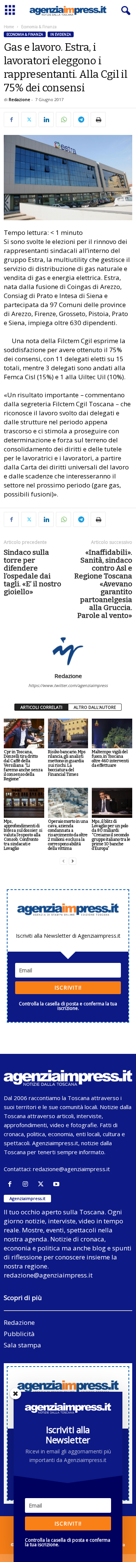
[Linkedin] (46, 119)
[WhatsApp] (63, 119)
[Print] (98, 119)
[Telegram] (80, 119)
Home (9, 26)
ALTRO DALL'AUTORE (95, 707)
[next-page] (72, 861)
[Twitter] (28, 119)
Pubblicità (19, 1333)
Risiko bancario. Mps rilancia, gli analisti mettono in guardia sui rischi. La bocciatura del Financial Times (67, 763)
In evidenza (60, 34)
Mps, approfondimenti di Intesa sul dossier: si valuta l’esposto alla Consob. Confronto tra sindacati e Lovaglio (23, 835)
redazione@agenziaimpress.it (71, 1169)
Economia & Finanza (24, 34)
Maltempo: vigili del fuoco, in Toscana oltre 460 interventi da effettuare (110, 758)
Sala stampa (22, 1345)
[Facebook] (11, 119)
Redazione (19, 99)
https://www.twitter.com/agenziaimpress (68, 685)
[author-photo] (68, 651)
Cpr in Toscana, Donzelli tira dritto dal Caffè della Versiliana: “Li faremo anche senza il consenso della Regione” (23, 765)
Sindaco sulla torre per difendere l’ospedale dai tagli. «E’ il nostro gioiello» (32, 572)
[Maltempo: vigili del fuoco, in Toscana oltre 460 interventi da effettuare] (112, 734)
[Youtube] (57, 1184)
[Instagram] (27, 1184)
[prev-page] (63, 861)
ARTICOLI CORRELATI (41, 707)
